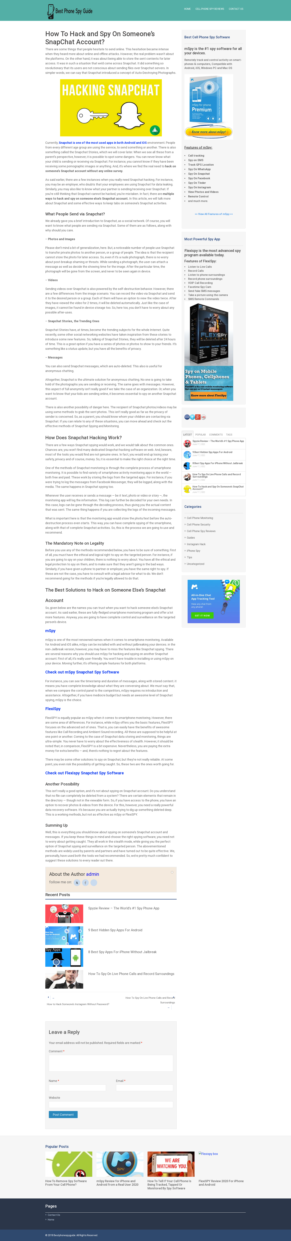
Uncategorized (195, 564)
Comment (56, 1051)
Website (54, 1097)
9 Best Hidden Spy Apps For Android (115, 930)
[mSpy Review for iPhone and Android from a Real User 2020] (119, 1164)
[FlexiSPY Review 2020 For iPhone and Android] (222, 1164)
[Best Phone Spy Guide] (69, 11)
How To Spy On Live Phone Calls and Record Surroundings (131, 974)
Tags (229, 434)
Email (120, 1081)
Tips (189, 557)
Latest (187, 434)
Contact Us (236, 9)
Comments (216, 434)
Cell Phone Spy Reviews (210, 9)
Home (187, 9)
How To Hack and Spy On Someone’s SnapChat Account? (218, 487)
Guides (191, 537)
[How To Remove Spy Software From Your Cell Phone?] (68, 1164)
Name (54, 1081)
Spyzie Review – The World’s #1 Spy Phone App (123, 908)
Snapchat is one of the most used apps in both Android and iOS (103, 142)
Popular (200, 434)
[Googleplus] (93, 882)
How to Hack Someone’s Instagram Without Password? (78, 1001)
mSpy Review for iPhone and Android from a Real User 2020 (117, 1183)
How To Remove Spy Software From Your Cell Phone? (66, 1183)
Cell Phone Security (198, 524)
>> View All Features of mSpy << (214, 214)
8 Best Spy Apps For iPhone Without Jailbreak (122, 952)
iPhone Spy (193, 550)
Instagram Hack (196, 544)
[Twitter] (77, 882)
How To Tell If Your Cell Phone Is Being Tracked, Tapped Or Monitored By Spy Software (169, 1184)
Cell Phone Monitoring (200, 518)
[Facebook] (85, 882)
